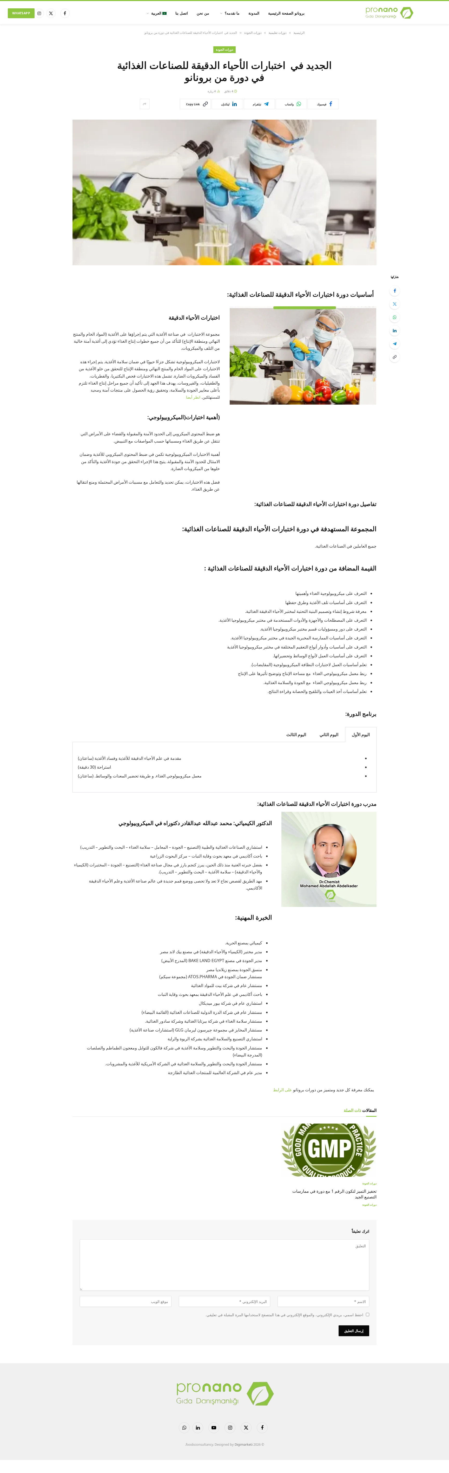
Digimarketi (244, 1444)
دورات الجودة (224, 49)
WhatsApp (21, 13)
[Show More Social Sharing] (145, 104)
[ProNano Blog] (389, 13)
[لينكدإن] (394, 330)
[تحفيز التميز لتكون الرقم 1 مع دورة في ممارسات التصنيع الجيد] (329, 1150)
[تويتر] (394, 304)
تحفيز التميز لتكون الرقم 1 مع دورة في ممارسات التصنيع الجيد (334, 1194)
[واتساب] (394, 317)
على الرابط (282, 1090)
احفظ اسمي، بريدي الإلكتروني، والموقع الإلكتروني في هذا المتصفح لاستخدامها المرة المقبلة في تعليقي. (284, 1314)
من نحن (203, 13)
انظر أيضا (193, 397)
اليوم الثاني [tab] (329, 734)
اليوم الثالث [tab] (296, 734)
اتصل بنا (181, 13)
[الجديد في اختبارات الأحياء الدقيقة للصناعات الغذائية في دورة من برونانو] (224, 192)
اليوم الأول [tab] (361, 734)
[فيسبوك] (394, 290)
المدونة (253, 13)
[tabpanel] (224, 767)
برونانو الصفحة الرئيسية (286, 13)
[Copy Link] (394, 357)
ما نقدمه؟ (232, 13)
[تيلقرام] (394, 344)
